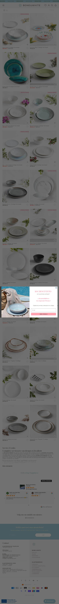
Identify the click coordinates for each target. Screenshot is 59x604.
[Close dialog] (56, 288)
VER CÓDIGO (43, 314)
